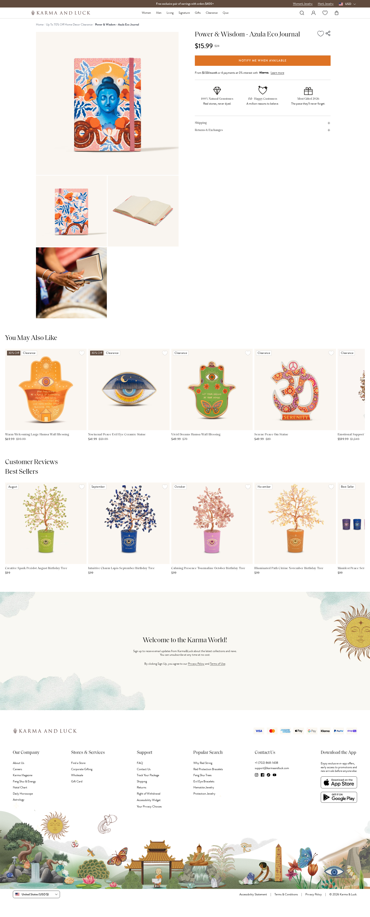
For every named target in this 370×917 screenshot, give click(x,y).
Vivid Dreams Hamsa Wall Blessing (195, 434)
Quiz (225, 13)
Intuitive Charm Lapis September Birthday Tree (121, 568)
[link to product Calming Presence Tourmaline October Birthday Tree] (212, 523)
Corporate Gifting (81, 769)
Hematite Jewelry (203, 787)
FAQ (140, 763)
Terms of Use (217, 663)
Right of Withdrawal (148, 793)
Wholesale (77, 775)
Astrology (18, 799)
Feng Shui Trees (202, 775)
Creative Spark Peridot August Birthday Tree (36, 568)
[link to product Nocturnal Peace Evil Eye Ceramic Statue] (129, 389)
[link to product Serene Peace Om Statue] (295, 389)
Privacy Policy (196, 663)
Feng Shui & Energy (24, 781)
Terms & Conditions (286, 894)
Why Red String (202, 763)
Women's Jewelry (303, 4)
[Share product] (328, 33)
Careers (17, 769)
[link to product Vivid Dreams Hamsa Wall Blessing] (212, 389)
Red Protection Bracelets (208, 769)
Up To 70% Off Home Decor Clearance (69, 25)
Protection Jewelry (204, 793)
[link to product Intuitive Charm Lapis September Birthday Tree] (129, 523)
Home (39, 25)
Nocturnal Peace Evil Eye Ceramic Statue (117, 434)
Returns (141, 787)
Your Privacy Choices (149, 806)
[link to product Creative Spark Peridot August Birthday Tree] (46, 523)
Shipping (142, 781)
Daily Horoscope (23, 793)
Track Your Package (148, 775)
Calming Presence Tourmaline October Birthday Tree (208, 568)
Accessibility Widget (149, 800)
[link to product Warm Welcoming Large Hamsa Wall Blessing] (46, 389)
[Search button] (301, 12)
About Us (18, 763)
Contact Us (144, 769)
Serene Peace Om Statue (271, 434)
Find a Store (78, 763)
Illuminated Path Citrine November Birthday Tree (288, 568)
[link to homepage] (61, 13)
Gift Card (76, 781)
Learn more (277, 72)
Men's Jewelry (326, 4)
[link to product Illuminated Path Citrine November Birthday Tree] (295, 523)
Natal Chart (20, 787)
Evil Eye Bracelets (203, 781)
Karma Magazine (22, 775)
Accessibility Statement (253, 894)
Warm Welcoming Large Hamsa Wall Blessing (37, 434)
